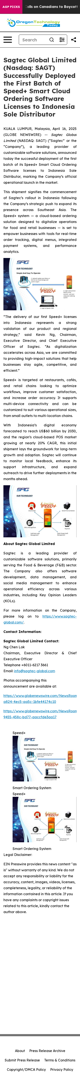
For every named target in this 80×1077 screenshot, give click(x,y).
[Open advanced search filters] (62, 40)
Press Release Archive (47, 1051)
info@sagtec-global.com (34, 671)
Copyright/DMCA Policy (26, 1069)
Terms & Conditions (59, 1060)
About (20, 1051)
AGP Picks (11, 7)
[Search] (52, 40)
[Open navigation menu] (7, 39)
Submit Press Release (22, 1060)
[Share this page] (74, 39)
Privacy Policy (61, 1069)
